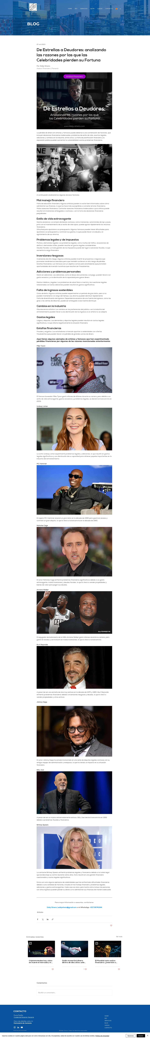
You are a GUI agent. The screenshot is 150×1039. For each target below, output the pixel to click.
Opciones (131, 1036)
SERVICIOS (108, 1020)
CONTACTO (108, 1027)
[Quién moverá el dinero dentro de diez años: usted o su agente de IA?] (74, 949)
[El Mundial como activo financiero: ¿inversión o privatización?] (107, 949)
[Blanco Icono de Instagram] (14, 1027)
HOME (107, 1016)
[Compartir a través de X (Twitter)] (43, 919)
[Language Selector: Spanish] (118, 9)
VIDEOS (107, 1025)
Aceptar (140, 1036)
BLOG (106, 1023)
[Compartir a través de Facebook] (38, 919)
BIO (106, 1018)
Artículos (40, 912)
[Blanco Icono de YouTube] (22, 1027)
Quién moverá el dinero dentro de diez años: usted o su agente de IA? (74, 962)
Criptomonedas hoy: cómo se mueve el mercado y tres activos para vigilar (41, 962)
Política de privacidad (102, 1036)
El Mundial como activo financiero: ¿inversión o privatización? (105, 962)
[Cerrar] (147, 1035)
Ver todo (119, 937)
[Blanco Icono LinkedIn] (18, 1027)
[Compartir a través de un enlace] (53, 919)
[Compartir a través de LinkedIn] (48, 919)
